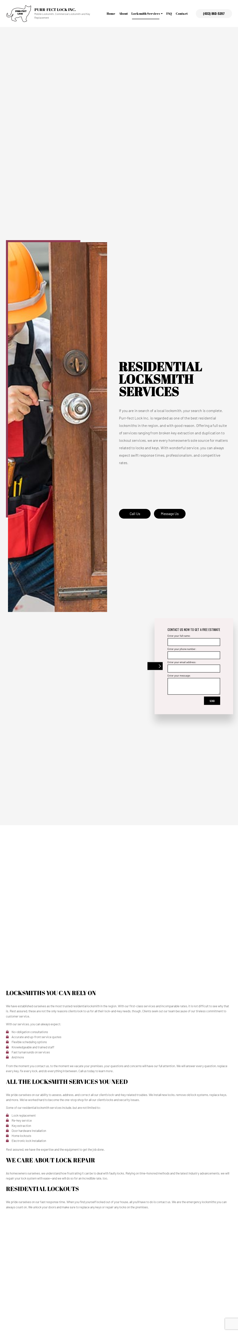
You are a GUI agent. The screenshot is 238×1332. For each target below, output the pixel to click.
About (123, 14)
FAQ (169, 14)
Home (111, 14)
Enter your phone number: (182, 648)
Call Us (135, 514)
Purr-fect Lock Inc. (55, 9)
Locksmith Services (145, 14)
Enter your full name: (179, 635)
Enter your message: (179, 675)
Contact (182, 14)
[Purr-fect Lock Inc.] (19, 13)
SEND (212, 701)
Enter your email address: (182, 662)
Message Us (170, 514)
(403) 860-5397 (214, 13)
